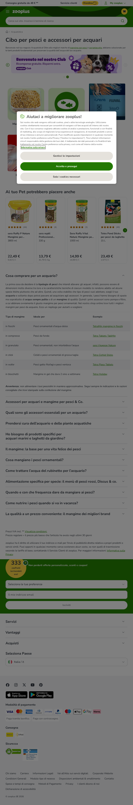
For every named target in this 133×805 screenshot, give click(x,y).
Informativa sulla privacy (33, 147)
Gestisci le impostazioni (66, 156)
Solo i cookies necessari (66, 176)
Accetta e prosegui (66, 166)
